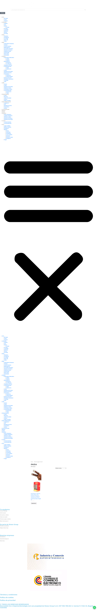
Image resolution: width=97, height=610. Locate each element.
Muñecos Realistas (7, 127)
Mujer (3, 42)
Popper (5, 139)
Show (32, 466)
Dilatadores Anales (7, 51)
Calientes (6, 23)
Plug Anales (8, 132)
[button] (94, 607)
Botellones (6, 31)
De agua (7, 27)
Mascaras (6, 96)
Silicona (5, 32)
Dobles (5, 41)
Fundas (5, 70)
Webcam (3, 110)
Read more (34, 503)
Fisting (5, 85)
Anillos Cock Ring (7, 100)
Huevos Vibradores (7, 114)
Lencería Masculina (7, 66)
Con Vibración (8, 63)
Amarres (5, 99)
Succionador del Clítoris (8, 48)
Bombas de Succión (7, 72)
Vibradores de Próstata (8, 71)
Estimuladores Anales (8, 89)
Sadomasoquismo (5, 94)
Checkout (6, 20)
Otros (3, 124)
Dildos (3, 34)
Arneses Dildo (6, 52)
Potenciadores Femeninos (9, 43)
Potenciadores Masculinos (9, 57)
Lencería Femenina (7, 46)
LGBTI (5, 81)
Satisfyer (5, 44)
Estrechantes (6, 55)
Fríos (5, 24)
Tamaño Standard (9, 76)
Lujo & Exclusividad (5, 109)
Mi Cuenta (6, 18)
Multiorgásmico (7, 47)
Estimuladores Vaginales (35, 493)
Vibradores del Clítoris (8, 118)
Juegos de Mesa (7, 125)
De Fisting (6, 33)
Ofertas (3, 111)
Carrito (5, 19)
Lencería (3, 120)
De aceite (6, 28)
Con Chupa (6, 38)
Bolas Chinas (6, 53)
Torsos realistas (9, 134)
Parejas (7, 130)
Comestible (6, 29)
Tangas (7, 67)
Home (32, 461)
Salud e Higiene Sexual (6, 101)
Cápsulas (8, 60)
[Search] (85, 10)
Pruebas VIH (6, 103)
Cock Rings (6, 80)
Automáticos (8, 62)
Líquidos (7, 58)
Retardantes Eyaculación (8, 79)
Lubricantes (4, 22)
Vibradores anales (9, 137)
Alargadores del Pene (8, 65)
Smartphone (6, 128)
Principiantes (8, 133)
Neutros (5, 25)
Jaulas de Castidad (7, 98)
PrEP (5, 104)
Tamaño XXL (8, 75)
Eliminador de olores (8, 105)
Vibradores (6, 36)
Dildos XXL (6, 39)
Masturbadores (7, 61)
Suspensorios (8, 68)
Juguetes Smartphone (8, 115)
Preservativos (6, 106)
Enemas (5, 84)
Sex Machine (6, 37)
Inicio (3, 17)
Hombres (4, 56)
